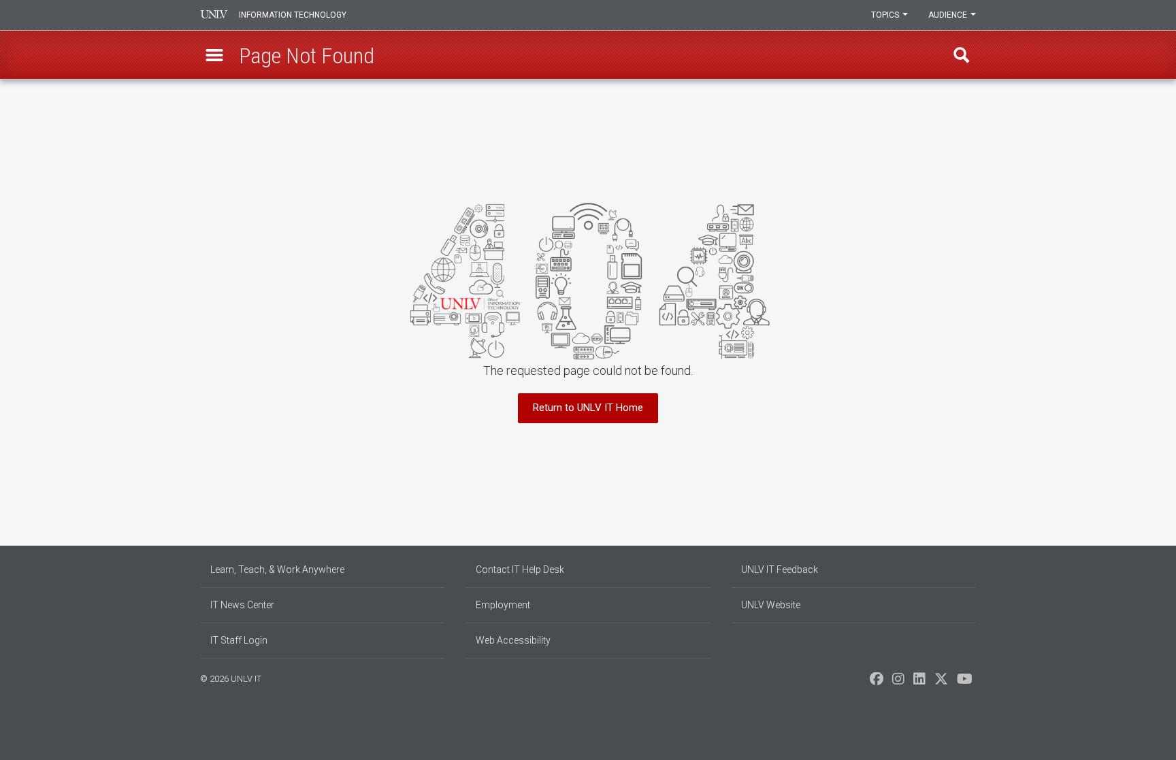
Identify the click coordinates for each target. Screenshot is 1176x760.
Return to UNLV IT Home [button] (588, 407)
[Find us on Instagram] (898, 682)
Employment (503, 604)
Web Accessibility (513, 640)
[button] (214, 55)
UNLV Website (770, 604)
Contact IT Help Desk (520, 569)
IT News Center (242, 604)
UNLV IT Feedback (779, 569)
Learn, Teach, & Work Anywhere (277, 569)
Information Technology (292, 15)
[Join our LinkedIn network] (919, 682)
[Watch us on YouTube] (964, 682)
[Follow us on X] (941, 682)
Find (961, 55)
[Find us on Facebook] (876, 682)
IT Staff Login (238, 640)
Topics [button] (886, 15)
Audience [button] (948, 15)
